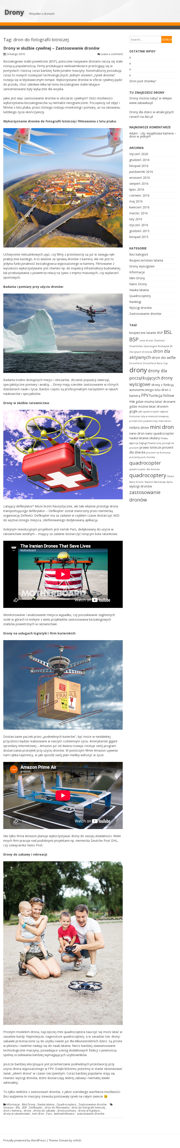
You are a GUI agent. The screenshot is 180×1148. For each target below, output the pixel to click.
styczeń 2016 (138, 225)
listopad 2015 (138, 237)
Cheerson (159, 340)
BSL (18, 1107)
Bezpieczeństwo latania (146, 260)
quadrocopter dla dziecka (144, 469)
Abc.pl (149, 117)
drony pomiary (66, 1110)
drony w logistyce (89, 1110)
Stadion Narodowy (155, 482)
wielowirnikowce (64, 1113)
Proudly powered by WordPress (24, 1140)
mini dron (38, 1113)
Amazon (8, 1107)
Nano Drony (138, 284)
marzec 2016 (138, 213)
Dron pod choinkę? (142, 81)
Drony (14, 12)
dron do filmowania (57, 1107)
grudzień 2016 (139, 160)
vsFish (77, 1140)
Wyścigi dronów (140, 308)
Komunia (134, 416)
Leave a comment (112, 54)
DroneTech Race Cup (155, 363)
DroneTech (135, 363)
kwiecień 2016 (139, 207)
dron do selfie (164, 357)
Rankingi (135, 302)
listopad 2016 (138, 166)
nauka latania (138, 438)
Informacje (13, 1104)
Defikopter (36, 1107)
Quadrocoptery (66, 1104)
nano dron (136, 433)
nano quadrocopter (159, 433)
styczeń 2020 (138, 154)
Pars (49, 1113)
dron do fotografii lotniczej (88, 1107)
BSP (24, 1107)
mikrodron (164, 421)
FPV (144, 395)
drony (27, 1110)
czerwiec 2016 (139, 195)
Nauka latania (46, 1104)
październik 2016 (141, 172)
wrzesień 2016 (139, 178)
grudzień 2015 (139, 231)
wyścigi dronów (140, 486)
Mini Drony (28, 1104)
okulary (154, 438)
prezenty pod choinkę (142, 457)
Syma (169, 482)
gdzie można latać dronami (155, 401)
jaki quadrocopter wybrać (153, 411)
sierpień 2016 (138, 183)
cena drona (146, 340)
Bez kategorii (138, 254)
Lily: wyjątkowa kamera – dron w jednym (152, 134)
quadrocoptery (147, 475)
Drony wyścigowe (142, 266)
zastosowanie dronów (90, 1113)
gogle (133, 411)
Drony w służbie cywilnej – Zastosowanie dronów (51, 48)
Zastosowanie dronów (92, 1104)
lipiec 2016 (136, 189)
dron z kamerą (12, 1110)
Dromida (147, 351)
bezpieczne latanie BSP (146, 333)
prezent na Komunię (158, 452)
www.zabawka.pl (141, 103)
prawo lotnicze (150, 447)
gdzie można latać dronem (148, 406)
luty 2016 (135, 219)
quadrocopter (145, 462)
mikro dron (139, 427)
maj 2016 (136, 201)
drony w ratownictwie (16, 1113)
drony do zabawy (44, 1110)
